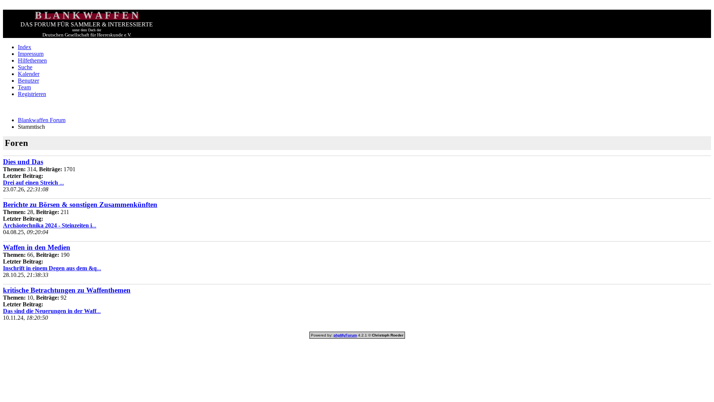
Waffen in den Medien (36, 247)
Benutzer (28, 80)
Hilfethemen (32, 60)
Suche (25, 67)
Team (24, 87)
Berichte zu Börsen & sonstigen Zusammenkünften (80, 204)
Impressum (31, 54)
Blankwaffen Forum (41, 120)
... (33, 182)
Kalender (28, 74)
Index (24, 47)
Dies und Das (23, 162)
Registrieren (32, 94)
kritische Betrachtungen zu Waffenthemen (67, 290)
